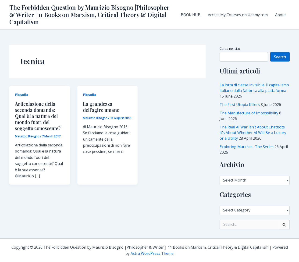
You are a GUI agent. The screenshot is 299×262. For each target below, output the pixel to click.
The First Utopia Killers (240, 104)
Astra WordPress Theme (152, 253)
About (280, 14)
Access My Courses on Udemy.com (238, 14)
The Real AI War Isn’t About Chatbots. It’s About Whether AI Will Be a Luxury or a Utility (253, 132)
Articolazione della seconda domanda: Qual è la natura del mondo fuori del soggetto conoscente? (38, 116)
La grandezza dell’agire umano (101, 107)
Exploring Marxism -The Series (247, 146)
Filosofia (21, 94)
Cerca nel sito (230, 48)
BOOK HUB (190, 14)
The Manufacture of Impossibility (249, 113)
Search (280, 56)
